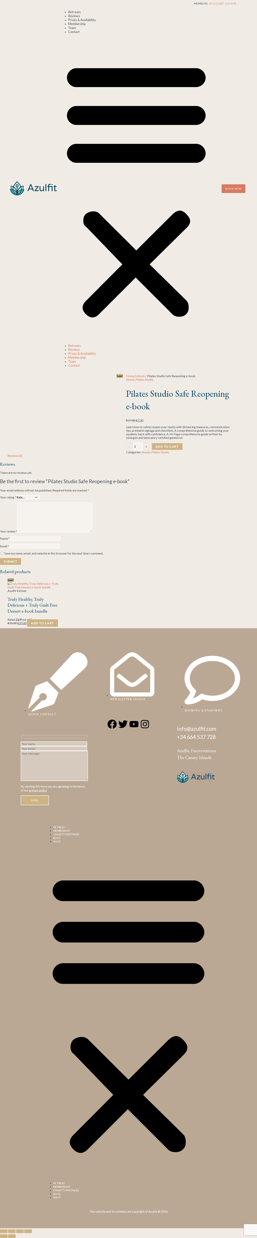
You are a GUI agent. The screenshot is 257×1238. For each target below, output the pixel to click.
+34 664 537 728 (196, 737)
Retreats (74, 12)
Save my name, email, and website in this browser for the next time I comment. (53, 553)
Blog (56, 837)
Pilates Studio (144, 379)
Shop (57, 841)
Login (231, 3)
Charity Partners (66, 834)
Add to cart (167, 446)
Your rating (8, 497)
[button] (136, 189)
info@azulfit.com (196, 728)
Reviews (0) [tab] (15, 455)
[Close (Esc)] (28, 1231)
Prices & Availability (82, 20)
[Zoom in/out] (4, 1231)
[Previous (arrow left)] (4, 1236)
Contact (74, 32)
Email (4, 546)
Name (5, 538)
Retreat (59, 827)
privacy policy (38, 790)
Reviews (74, 16)
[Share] (20, 1231)
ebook (140, 376)
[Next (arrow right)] (12, 1236)
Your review (8, 531)
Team (72, 28)
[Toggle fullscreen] (12, 1231)
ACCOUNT (216, 3)
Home (130, 376)
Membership (77, 24)
